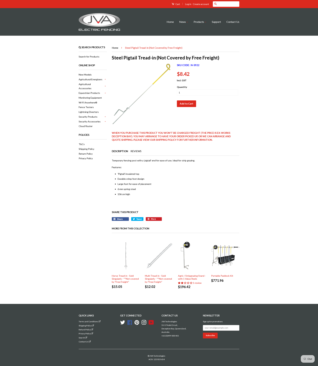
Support (216, 21)
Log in (188, 4)
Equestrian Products (89, 93)
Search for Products (89, 56)
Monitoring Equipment (90, 97)
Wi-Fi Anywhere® (88, 102)
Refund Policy (85, 329)
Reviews (136, 151)
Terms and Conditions (89, 321)
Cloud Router (86, 126)
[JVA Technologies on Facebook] (129, 322)
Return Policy (86, 153)
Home (170, 21)
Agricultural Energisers (90, 79)
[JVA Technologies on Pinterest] (136, 322)
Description (120, 151)
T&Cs (82, 144)
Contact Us (232, 21)
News (182, 21)
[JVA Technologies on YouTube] (151, 322)
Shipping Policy (86, 148)
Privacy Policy (86, 158)
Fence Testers (86, 107)
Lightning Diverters (89, 111)
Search (82, 337)
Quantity (182, 87)
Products (199, 21)
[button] (185, 282)
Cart (177, 4)
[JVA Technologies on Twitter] (122, 322)
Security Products (88, 116)
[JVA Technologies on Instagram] (143, 322)
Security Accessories (90, 121)
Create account (201, 4)
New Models (85, 74)
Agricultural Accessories (85, 86)
